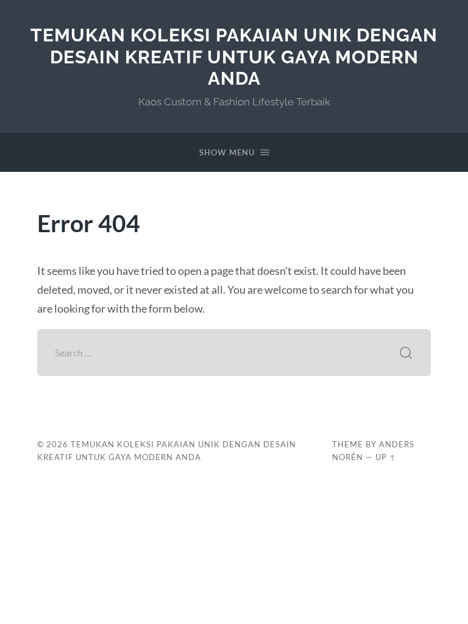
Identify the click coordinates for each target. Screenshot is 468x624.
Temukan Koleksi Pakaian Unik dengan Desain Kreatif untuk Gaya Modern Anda (234, 56)
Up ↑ (385, 457)
